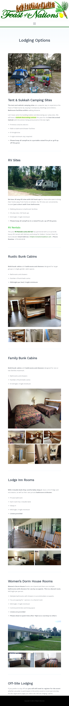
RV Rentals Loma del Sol (24, 232)
